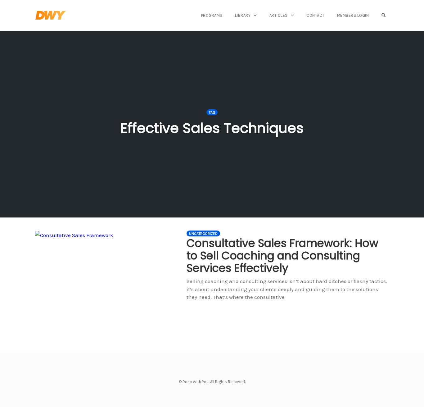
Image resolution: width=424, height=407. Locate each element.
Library (243, 15)
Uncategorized (203, 233)
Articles (278, 15)
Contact (315, 15)
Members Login (353, 15)
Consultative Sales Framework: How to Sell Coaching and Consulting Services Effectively (282, 256)
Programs (212, 15)
